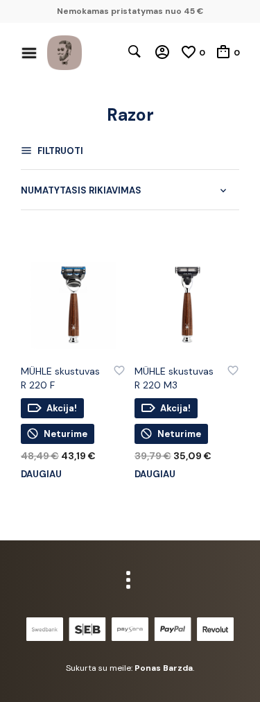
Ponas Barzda (164, 668)
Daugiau (41, 474)
